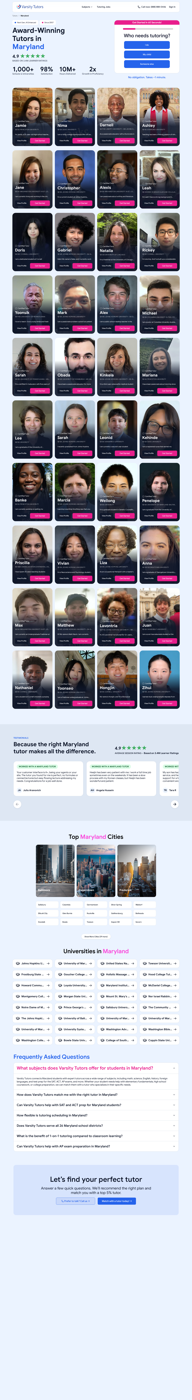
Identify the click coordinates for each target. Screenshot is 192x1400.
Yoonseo (65, 688)
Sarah (20, 375)
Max (19, 625)
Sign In (172, 7)
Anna (147, 563)
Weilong (107, 501)
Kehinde (150, 438)
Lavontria (108, 626)
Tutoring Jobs (103, 7)
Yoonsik (22, 313)
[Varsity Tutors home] (30, 7)
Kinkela (107, 375)
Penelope (151, 501)
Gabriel (64, 250)
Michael (149, 313)
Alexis (105, 188)
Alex (104, 313)
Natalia (106, 251)
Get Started (40, 141)
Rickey (148, 250)
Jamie (20, 125)
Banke (21, 500)
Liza (103, 563)
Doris (20, 250)
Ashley (148, 125)
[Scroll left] (17, 804)
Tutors (15, 16)
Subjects (86, 7)
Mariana (150, 375)
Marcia (63, 500)
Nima (62, 125)
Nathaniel (24, 688)
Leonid (106, 438)
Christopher (68, 188)
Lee (18, 438)
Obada (63, 375)
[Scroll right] (175, 804)
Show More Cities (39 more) (96, 936)
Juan (146, 625)
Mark (62, 313)
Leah (146, 188)
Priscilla (22, 563)
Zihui (146, 688)
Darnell (106, 125)
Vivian (63, 563)
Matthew (65, 625)
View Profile (21, 141)
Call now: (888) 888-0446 (153, 7)
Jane (19, 188)
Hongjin (107, 688)
